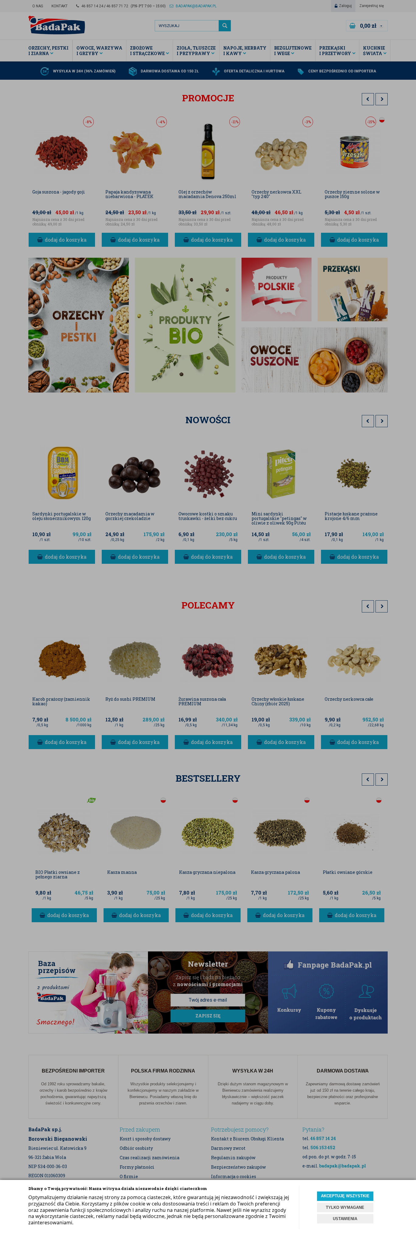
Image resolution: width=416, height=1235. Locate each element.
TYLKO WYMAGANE (345, 1207)
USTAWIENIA (345, 1218)
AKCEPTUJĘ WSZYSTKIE (345, 1196)
